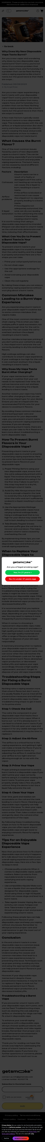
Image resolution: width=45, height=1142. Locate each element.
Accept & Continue (21, 1138)
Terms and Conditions (8, 1134)
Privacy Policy (33, 1132)
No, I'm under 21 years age (22, 579)
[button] (4, 11)
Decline (6, 1138)
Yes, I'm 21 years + (22, 572)
